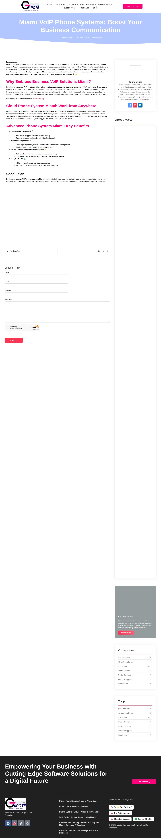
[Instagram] (135, 105)
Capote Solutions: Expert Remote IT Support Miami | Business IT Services (79, 824)
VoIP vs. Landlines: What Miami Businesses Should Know (132, 248)
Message (8, 299)
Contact (84, 8)
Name (7, 272)
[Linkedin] (140, 105)
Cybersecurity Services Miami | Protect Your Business (78, 832)
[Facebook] (8, 823)
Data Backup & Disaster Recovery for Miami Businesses (134, 466)
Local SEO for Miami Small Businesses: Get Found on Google (134, 185)
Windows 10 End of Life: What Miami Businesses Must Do (135, 340)
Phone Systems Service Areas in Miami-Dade (79, 812)
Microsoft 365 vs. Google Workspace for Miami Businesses (133, 434)
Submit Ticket (70, 8)
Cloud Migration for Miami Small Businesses (133, 402)
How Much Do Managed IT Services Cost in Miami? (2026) (134, 529)
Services (72, 5)
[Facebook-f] (130, 105)
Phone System (67, 38)
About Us (60, 5)
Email (7, 281)
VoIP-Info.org (39, 99)
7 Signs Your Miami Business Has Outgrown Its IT (133, 560)
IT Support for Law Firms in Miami (133, 279)
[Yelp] (27, 823)
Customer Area (87, 5)
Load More (135, 574)
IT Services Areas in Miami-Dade (73, 806)
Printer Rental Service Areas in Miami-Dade (78, 801)
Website (8, 290)
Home (49, 5)
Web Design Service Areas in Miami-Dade (77, 817)
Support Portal (105, 5)
